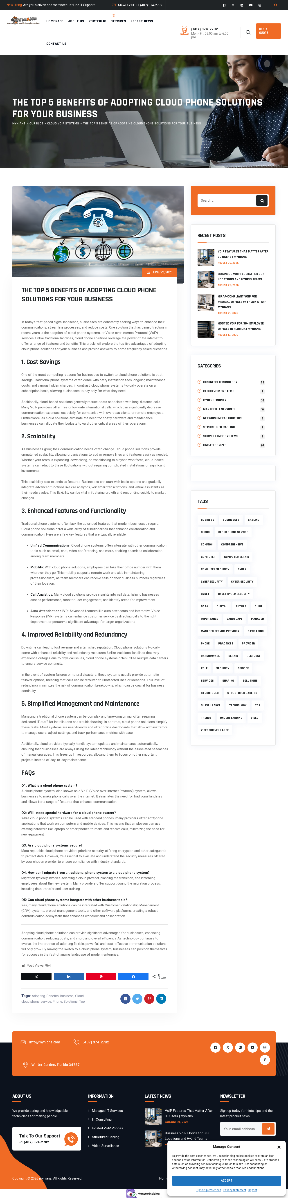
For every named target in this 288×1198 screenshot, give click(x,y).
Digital (222, 606)
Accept (226, 1180)
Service (243, 668)
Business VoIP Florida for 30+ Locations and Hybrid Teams (241, 276)
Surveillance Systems (220, 436)
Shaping (228, 681)
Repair (233, 656)
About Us (76, 21)
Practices (225, 644)
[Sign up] (268, 1129)
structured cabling (242, 693)
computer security (215, 569)
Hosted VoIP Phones (107, 1128)
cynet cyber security (234, 594)
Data (204, 606)
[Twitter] (233, 5)
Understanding (231, 718)
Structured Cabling (219, 427)
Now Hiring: (14, 5)
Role (204, 668)
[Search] (275, 5)
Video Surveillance (105, 1146)
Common (207, 545)
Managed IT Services (219, 409)
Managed (257, 619)
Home (163, 1178)
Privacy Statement (234, 1190)
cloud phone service (36, 1002)
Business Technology (220, 382)
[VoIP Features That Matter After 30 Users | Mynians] (206, 257)
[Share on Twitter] (137, 999)
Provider (248, 644)
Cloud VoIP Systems (218, 391)
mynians (45, 1178)
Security (222, 668)
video (255, 718)
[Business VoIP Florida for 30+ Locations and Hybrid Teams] (206, 279)
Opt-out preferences (208, 1190)
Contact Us (56, 43)
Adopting (38, 996)
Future (241, 606)
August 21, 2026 (228, 313)
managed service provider (220, 631)
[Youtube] (251, 5)
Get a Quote (264, 31)
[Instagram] (260, 5)
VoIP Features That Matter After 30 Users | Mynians (243, 254)
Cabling (253, 520)
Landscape (235, 619)
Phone (57, 1002)
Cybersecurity (214, 400)
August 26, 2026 (228, 263)
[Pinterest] (224, 16)
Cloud (79, 996)
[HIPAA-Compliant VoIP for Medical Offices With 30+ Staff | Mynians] (206, 304)
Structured (210, 693)
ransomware (210, 656)
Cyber (242, 569)
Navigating (256, 631)
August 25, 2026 (228, 285)
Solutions (71, 1002)
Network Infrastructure (222, 418)
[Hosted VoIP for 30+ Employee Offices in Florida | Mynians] (206, 329)
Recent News (141, 21)
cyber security (242, 582)
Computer (208, 557)
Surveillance (210, 705)
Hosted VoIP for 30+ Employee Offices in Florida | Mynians (241, 326)
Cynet (205, 594)
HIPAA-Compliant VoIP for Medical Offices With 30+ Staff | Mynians (243, 301)
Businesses (231, 520)
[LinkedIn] (242, 5)
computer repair (236, 557)
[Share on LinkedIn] (161, 999)
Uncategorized (215, 445)
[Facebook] (224, 5)
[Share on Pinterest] (149, 999)
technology (237, 705)
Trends (206, 718)
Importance (209, 619)
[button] (279, 1146)
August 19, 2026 (228, 335)
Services (118, 21)
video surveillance (215, 730)
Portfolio (97, 21)
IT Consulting (102, 1119)
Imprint (252, 1190)
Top (82, 1002)
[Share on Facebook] (125, 999)
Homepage (55, 21)
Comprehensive (232, 545)
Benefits (53, 996)
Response (254, 656)
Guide (259, 606)
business (67, 996)
